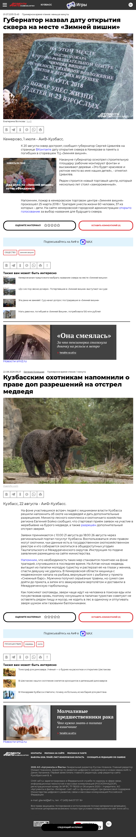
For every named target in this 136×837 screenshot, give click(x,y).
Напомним (29, 560)
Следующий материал (70, 827)
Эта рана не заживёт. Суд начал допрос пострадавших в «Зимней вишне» (58, 300)
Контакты (36, 753)
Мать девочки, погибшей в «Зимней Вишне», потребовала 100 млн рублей (59, 311)
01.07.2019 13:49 (11, 14)
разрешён (89, 525)
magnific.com (10, 486)
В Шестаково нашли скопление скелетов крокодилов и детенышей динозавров (62, 680)
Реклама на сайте (54, 753)
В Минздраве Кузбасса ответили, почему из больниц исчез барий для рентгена (62, 692)
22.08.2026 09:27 (12, 371)
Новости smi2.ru (15, 361)
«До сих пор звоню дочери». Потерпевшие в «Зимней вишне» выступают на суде (62, 289)
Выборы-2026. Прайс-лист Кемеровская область (57, 757)
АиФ (29, 121)
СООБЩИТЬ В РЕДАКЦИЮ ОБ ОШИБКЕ (106, 757)
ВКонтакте (43, 149)
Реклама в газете (77, 753)
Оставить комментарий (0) (106, 225)
